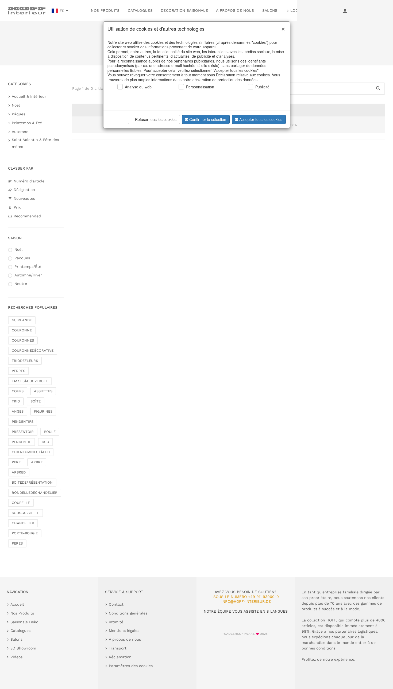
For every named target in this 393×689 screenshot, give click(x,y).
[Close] (281, 27)
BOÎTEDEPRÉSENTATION (32, 482)
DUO (45, 442)
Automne (20, 132)
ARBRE (37, 462)
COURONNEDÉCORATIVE (32, 351)
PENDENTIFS (22, 422)
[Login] (345, 10)
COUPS (18, 391)
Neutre (20, 283)
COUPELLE (21, 503)
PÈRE (16, 462)
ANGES (18, 411)
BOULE (50, 432)
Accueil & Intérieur (29, 96)
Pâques (18, 114)
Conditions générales (128, 613)
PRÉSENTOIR (23, 432)
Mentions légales (124, 630)
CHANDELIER (23, 523)
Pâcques (22, 258)
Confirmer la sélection (207, 119)
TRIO (16, 401)
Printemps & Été (27, 123)
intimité (116, 622)
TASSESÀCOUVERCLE (30, 381)
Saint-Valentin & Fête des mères (35, 143)
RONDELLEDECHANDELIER (34, 493)
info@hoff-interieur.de (246, 601)
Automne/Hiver (28, 275)
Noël (16, 105)
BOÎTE (35, 401)
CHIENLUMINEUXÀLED (31, 452)
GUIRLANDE (22, 320)
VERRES (18, 371)
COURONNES (23, 340)
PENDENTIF (21, 442)
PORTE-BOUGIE (25, 533)
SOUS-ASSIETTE (25, 513)
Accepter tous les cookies (260, 119)
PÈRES (17, 543)
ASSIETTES (43, 391)
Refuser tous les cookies (155, 119)
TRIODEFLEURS (25, 361)
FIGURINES (43, 411)
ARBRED (19, 472)
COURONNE (22, 330)
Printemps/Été (27, 266)
